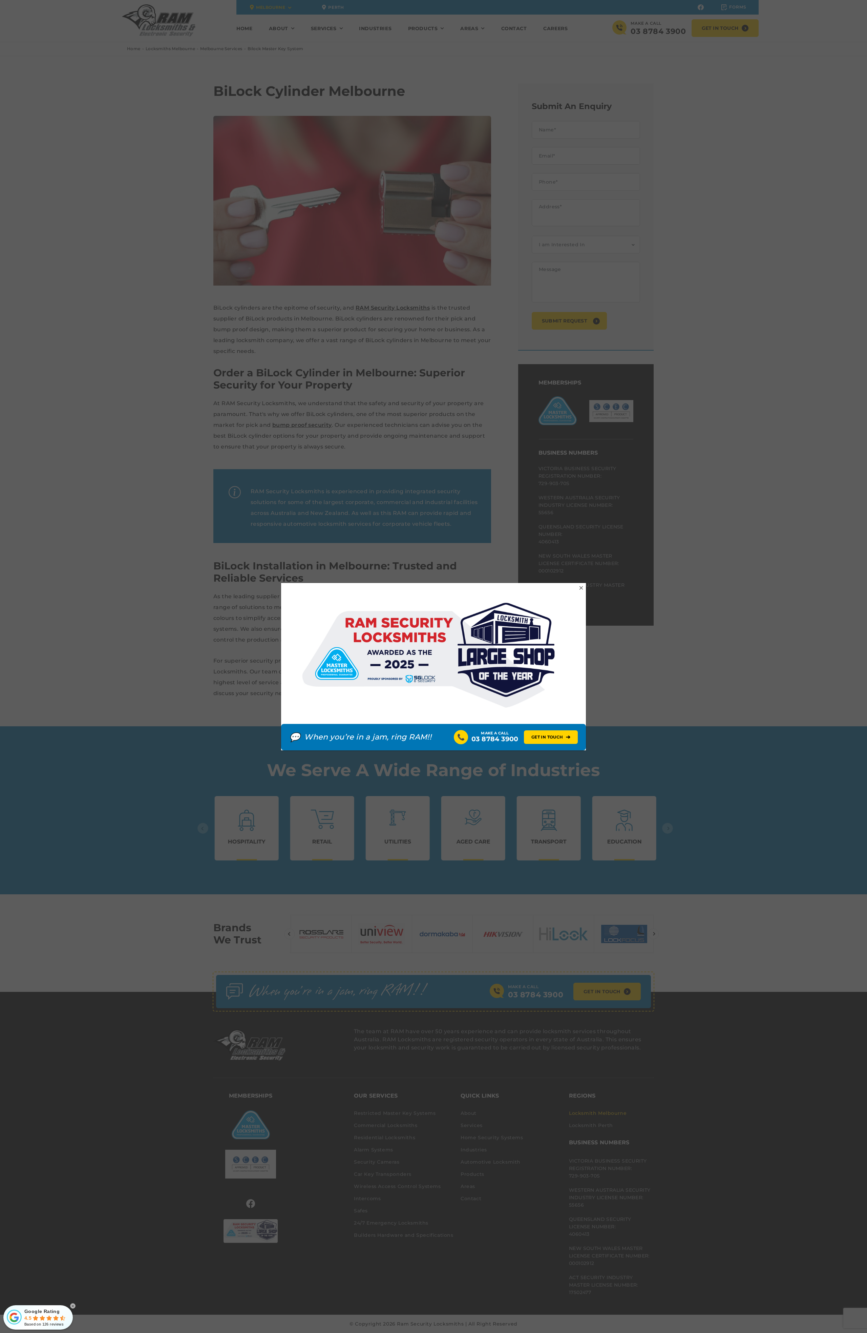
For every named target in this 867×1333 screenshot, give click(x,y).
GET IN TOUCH (550, 737)
